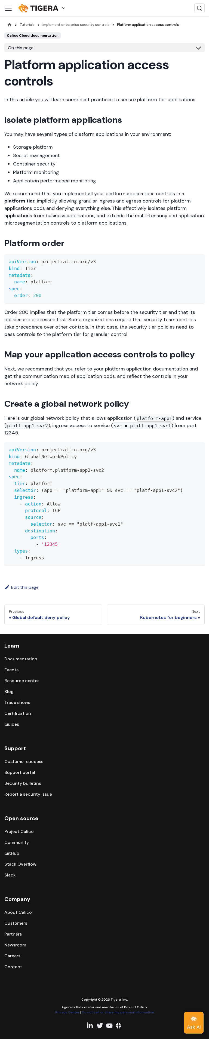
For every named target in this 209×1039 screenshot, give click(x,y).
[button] (43, 8)
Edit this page (25, 587)
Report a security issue (28, 794)
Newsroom (15, 945)
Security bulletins (22, 783)
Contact (13, 967)
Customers (15, 923)
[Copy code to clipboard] (197, 260)
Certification (17, 713)
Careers (12, 956)
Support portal (19, 772)
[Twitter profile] (100, 1025)
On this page (20, 48)
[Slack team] (119, 1025)
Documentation (20, 659)
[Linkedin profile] (90, 1025)
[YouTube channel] (109, 1025)
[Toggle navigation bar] (8, 8)
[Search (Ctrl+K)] (199, 8)
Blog (9, 691)
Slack (10, 875)
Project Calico (19, 831)
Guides (11, 724)
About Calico (18, 912)
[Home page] (9, 25)
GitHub (11, 853)
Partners (13, 934)
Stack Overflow (20, 864)
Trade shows (17, 702)
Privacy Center (67, 1012)
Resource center (21, 681)
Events (11, 670)
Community (16, 842)
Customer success (23, 761)
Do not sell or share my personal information (118, 1012)
